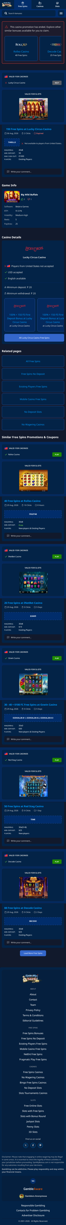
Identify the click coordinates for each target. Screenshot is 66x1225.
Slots (57, 6)
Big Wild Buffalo (29, 194)
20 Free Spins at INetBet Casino (23, 603)
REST (57, 83)
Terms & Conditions (33, 1015)
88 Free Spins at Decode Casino (23, 908)
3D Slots (33, 1131)
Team (33, 1004)
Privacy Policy (33, 1010)
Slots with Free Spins (33, 1110)
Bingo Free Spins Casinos (33, 1082)
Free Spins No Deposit (33, 1038)
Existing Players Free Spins (33, 1043)
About (33, 994)
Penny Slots (33, 1126)
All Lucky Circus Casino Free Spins (34, 337)
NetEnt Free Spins (33, 1054)
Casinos (40, 6)
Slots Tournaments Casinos (33, 1093)
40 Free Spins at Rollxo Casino (22, 501)
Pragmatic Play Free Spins (33, 1059)
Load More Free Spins (33, 953)
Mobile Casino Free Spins (33, 1048)
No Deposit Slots (33, 1087)
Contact (33, 999)
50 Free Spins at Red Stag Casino (24, 806)
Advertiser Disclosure (33, 1215)
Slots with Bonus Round (33, 1116)
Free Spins (22, 6)
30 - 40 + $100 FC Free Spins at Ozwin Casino (30, 704)
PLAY (57, 454)
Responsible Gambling (33, 1205)
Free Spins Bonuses (33, 1033)
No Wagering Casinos (33, 1077)
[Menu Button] (61, 13)
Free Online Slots (33, 1105)
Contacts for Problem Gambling (33, 1210)
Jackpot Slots (33, 1121)
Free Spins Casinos (33, 1072)
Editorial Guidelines (33, 1020)
